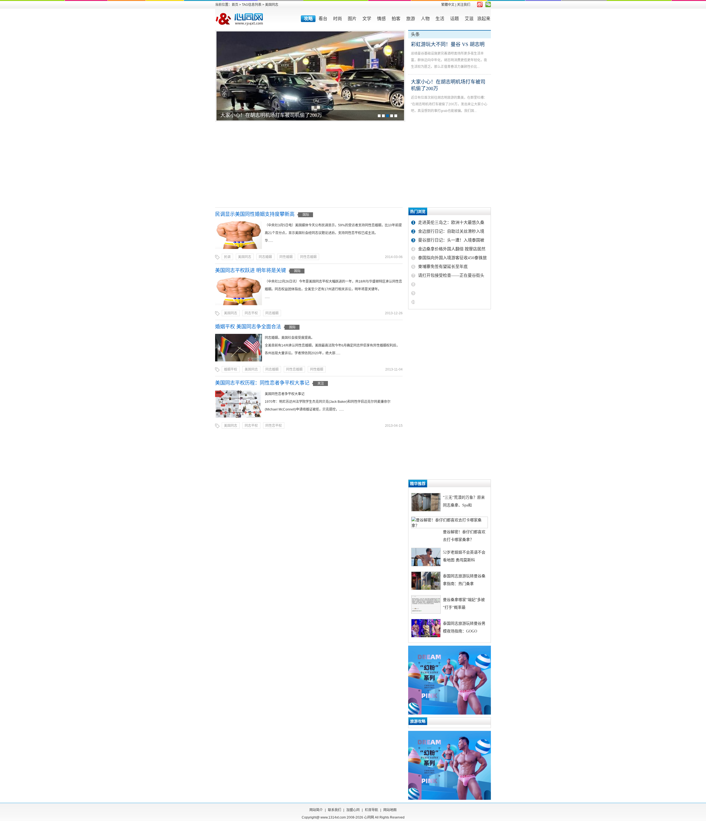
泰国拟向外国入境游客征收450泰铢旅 (452, 258)
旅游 (410, 18)
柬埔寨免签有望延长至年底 (443, 266)
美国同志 (244, 257)
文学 (366, 18)
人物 (425, 18)
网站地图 (390, 810)
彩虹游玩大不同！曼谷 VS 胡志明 (448, 44)
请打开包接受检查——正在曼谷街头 (451, 275)
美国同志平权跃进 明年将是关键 (250, 270)
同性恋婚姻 (308, 257)
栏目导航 (371, 810)
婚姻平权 (230, 369)
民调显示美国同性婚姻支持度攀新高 (255, 214)
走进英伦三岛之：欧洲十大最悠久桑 (451, 222)
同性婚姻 (286, 257)
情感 (381, 18)
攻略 (308, 18)
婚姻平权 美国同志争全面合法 (248, 326)
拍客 (396, 18)
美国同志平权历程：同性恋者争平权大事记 (262, 383)
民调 (227, 257)
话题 (454, 18)
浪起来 (483, 18)
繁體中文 (447, 5)
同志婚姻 (265, 257)
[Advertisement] (353, 164)
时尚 (337, 18)
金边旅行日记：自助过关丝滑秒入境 (451, 231)
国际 (306, 215)
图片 (352, 18)
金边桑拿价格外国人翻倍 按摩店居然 (451, 249)
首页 (235, 5)
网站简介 (316, 810)
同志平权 (251, 313)
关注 (320, 383)
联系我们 (334, 810)
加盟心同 (353, 810)
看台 (323, 18)
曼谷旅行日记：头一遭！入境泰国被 (451, 240)
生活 (439, 18)
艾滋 (469, 18)
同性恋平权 (273, 426)
